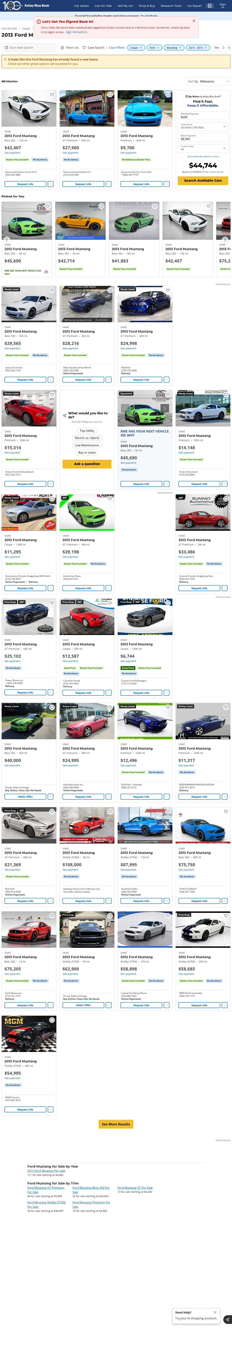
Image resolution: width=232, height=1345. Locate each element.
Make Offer (25, 796)
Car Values (81, 5)
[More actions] (50, 184)
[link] (40, 160)
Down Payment (188, 136)
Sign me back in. (77, 32)
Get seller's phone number (76, 891)
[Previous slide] (7, 240)
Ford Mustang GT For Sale (135, 1188)
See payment (12, 152)
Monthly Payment (189, 114)
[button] (210, 6)
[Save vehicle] (52, 95)
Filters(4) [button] (72, 48)
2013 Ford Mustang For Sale (46, 1171)
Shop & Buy (147, 5)
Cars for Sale (103, 5)
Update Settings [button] (217, 172)
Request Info (25, 184)
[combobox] (29, 47)
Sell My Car (125, 5)
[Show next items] (223, 47)
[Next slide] (225, 240)
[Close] (215, 1312)
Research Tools (171, 5)
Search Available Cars (203, 181)
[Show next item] (164, 408)
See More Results (116, 1124)
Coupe (26, 28)
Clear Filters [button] (117, 48)
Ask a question (87, 464)
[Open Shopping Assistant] (227, 1319)
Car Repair (194, 5)
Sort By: (193, 81)
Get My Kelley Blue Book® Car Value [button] (203, 156)
